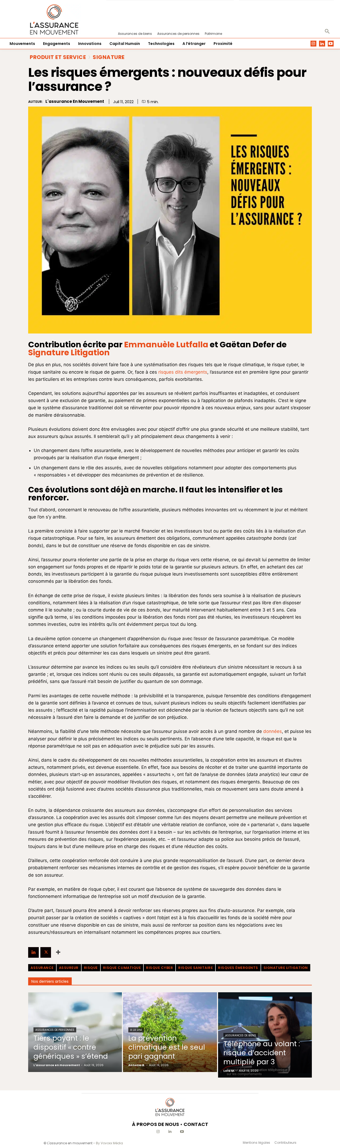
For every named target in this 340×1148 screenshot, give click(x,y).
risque (91, 967)
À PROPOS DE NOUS (155, 1124)
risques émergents (238, 967)
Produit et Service (58, 57)
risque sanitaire (195, 967)
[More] (58, 952)
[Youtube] (331, 44)
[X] (45, 952)
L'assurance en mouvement (74, 101)
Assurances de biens (240, 1035)
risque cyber (159, 967)
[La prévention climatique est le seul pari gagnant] (170, 1032)
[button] (327, 31)
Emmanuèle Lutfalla (167, 344)
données (272, 731)
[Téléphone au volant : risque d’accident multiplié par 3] (265, 1035)
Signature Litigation (69, 352)
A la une (136, 1030)
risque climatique (122, 967)
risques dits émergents (182, 372)
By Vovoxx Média (109, 1143)
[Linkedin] (322, 44)
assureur (69, 967)
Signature (109, 57)
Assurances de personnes (54, 1030)
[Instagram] (314, 44)
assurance (42, 967)
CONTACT (196, 1124)
